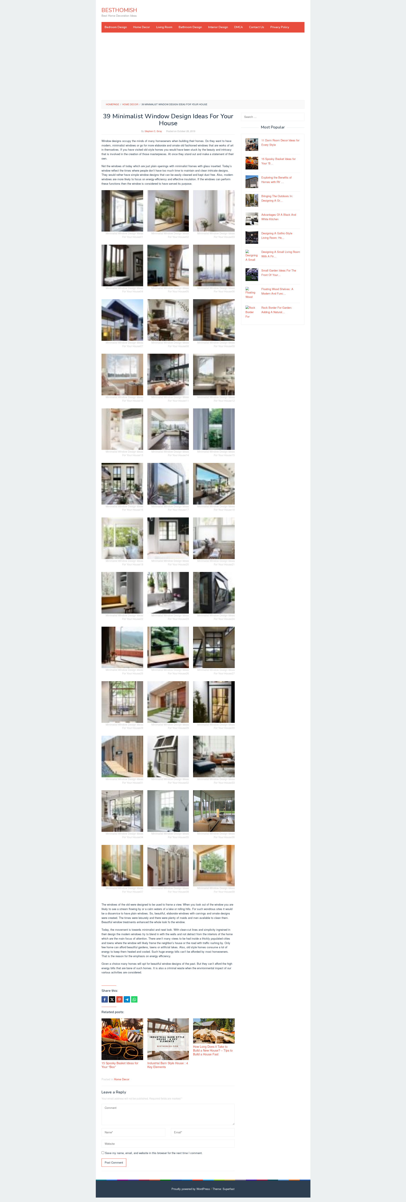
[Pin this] (119, 999)
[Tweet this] (112, 999)
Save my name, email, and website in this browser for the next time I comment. (154, 1153)
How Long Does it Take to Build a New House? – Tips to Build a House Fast (213, 1050)
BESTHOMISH (119, 10)
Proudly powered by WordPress (190, 1189)
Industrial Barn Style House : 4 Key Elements (167, 1065)
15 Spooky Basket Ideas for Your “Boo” (120, 1065)
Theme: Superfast (224, 1189)
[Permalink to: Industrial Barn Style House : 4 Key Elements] (168, 1039)
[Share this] (105, 999)
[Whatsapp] (134, 999)
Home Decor (121, 1079)
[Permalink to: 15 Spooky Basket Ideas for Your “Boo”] (122, 1039)
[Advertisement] (203, 66)
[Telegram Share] (127, 999)
